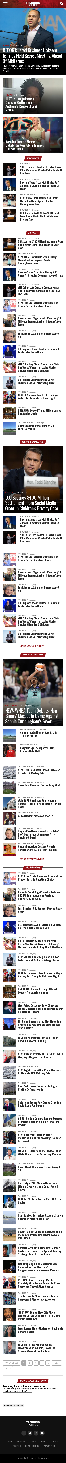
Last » (8, 1369)
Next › (57, 1363)
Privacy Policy (50, 1445)
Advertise (21, 1441)
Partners (17, 1445)
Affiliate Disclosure (49, 1441)
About (10, 1441)
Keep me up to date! (13, 1406)
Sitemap (33, 1441)
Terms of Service (32, 1445)
